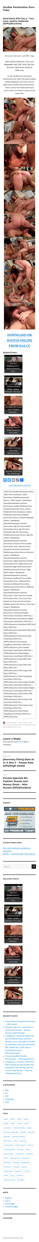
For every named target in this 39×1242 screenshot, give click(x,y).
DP (6, 1093)
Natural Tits (15, 1158)
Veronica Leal (9, 1180)
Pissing (16, 1162)
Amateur (7, 1128)
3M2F (26, 1119)
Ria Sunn (7, 1167)
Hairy (27, 1150)
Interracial (19, 1154)
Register (8, 1198)
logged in (17, 742)
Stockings (8, 1171)
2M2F (5, 725)
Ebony (30, 1145)
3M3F (6, 1124)
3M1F (19, 1119)
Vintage (20, 1180)
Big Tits (22, 725)
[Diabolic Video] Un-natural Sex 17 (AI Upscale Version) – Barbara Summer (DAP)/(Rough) (19, 1030)
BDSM (23, 1132)
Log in (7, 1201)
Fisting (20, 1150)
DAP (30, 722)
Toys (12, 1175)
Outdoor (25, 1158)
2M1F (6, 1119)
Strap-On (18, 1171)
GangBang (9, 1099)
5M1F (27, 1124)
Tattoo (27, 1171)
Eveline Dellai (9, 1150)
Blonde (7, 1137)
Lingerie (29, 1154)
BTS (15, 1141)
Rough (16, 1167)
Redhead (10, 727)
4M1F (13, 1124)
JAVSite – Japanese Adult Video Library (19, 854)
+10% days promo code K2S (19, 485)
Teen (6, 1175)
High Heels (8, 1154)
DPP (6, 1096)
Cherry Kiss (8, 1145)
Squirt (24, 1167)
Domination (20, 1145)
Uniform (19, 1175)
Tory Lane (17, 727)
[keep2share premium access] (19, 820)
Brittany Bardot (18, 1137)
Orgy (7, 1102)
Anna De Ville (19, 1128)
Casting (23, 1141)
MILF (6, 1158)
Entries (10, 1204)
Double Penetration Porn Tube (13, 1238)
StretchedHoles (11, 722)
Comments (11, 1207)
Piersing (7, 1162)
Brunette (28, 725)
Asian (29, 1128)
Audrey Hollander (13, 725)
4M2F (19, 1124)
